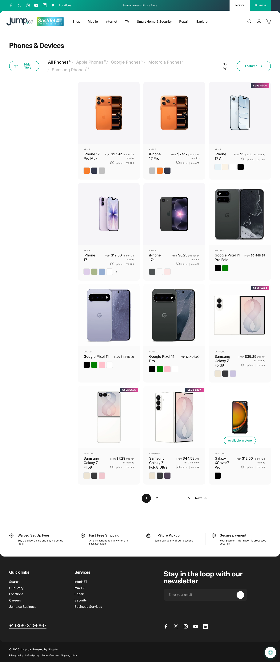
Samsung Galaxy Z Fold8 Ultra (158, 462)
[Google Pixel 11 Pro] (174, 315)
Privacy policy (16, 655)
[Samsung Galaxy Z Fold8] (240, 315)
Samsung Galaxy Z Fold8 (222, 360)
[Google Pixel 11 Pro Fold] (240, 214)
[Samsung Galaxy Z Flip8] (109, 417)
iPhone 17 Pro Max (92, 156)
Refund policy (32, 655)
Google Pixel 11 (96, 356)
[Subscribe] (240, 595)
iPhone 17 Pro (155, 156)
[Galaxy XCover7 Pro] (240, 417)
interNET (80, 582)
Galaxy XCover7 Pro (222, 462)
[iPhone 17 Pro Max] (109, 113)
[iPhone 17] (109, 214)
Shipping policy (69, 655)
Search (14, 582)
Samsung (220, 352)
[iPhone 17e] (174, 214)
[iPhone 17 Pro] (174, 113)
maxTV (79, 588)
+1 (115, 272)
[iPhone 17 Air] (240, 113)
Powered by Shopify (45, 649)
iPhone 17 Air (220, 156)
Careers (15, 600)
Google (219, 250)
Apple (87, 149)
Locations (16, 594)
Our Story (16, 588)
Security (80, 600)
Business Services (88, 606)
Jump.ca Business (22, 606)
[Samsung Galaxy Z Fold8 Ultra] (174, 417)
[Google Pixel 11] (109, 315)
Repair (79, 594)
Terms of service (50, 655)
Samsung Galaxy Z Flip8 (91, 462)
